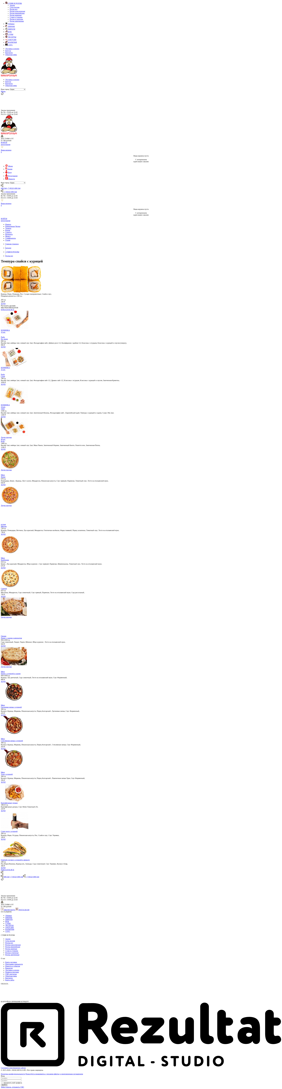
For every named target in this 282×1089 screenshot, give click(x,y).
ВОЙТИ (4, 142)
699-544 (4, 188)
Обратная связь (11, 55)
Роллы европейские (17, 13)
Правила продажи (12, 972)
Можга (7, 236)
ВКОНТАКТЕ (9, 910)
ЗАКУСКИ (9, 927)
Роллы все (13, 9)
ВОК (7, 921)
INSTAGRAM (23, 910)
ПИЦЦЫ (8, 917)
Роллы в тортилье (16, 19)
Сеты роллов (14, 7)
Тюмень (8, 228)
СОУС (7, 931)
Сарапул (8, 232)
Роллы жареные (16, 15)
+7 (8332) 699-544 (13, 188)
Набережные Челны (12, 226)
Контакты (9, 53)
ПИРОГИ (9, 919)
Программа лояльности (14, 964)
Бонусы (8, 51)
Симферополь (10, 238)
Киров (7, 230)
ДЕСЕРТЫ (9, 925)
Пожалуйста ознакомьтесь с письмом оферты (42, 1074)
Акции (12, 5)
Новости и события (12, 966)
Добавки (8, 915)
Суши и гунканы (16, 17)
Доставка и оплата (12, 49)
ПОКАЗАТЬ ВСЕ (7, 310)
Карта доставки (11, 962)
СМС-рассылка (11, 974)
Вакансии (9, 968)
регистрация (5, 144)
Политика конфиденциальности (13, 1074)
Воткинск (9, 234)
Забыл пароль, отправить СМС (12, 1087)
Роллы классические (17, 11)
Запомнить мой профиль (13, 1083)
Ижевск (8, 224)
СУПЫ (8, 923)
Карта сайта (9, 980)
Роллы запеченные (17, 21)
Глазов (7, 240)
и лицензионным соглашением (71, 1074)
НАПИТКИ (9, 929)
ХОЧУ (3, 304)
